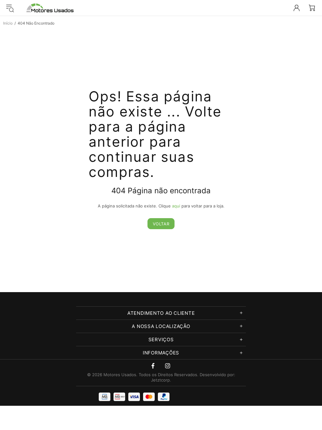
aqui (176, 205)
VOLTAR (161, 223)
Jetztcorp (160, 379)
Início (8, 23)
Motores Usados (50, 7)
